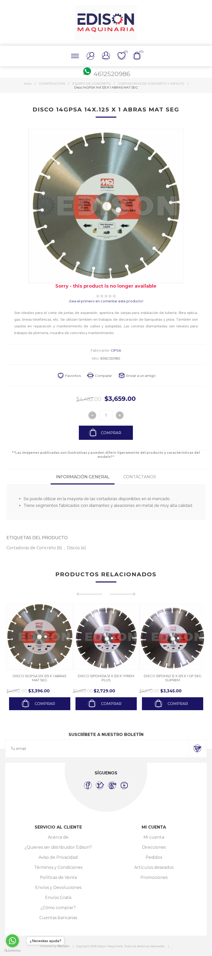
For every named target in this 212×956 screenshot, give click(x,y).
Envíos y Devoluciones (58, 887)
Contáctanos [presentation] (139, 476)
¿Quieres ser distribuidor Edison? (58, 847)
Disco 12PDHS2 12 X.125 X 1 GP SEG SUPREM (128, 678)
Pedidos (154, 857)
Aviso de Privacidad (58, 857)
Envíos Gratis (58, 897)
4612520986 (112, 74)
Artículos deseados (153, 867)
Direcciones (154, 847)
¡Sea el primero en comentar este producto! (106, 301)
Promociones (154, 877)
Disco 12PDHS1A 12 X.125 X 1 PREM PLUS (62, 678)
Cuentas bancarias (58, 917)
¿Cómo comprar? (58, 907)
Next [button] (123, 594)
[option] (61, 657)
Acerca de (58, 837)
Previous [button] (89, 594)
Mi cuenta (153, 837)
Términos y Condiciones (58, 867)
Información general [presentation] (82, 476)
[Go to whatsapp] (12, 940)
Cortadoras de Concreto (31, 547)
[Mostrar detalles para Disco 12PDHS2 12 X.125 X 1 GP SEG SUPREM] (128, 637)
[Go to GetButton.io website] (12, 950)
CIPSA (116, 350)
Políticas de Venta (58, 877)
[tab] (83, 476)
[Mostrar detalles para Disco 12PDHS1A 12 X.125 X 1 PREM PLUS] (61, 637)
